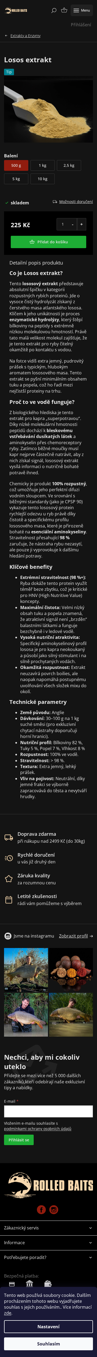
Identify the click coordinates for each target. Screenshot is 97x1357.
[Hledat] (53, 10)
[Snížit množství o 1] (73, 224)
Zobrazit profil (73, 936)
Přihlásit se (19, 1139)
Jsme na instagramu (34, 936)
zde (7, 1313)
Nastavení (48, 1327)
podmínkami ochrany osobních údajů (37, 1128)
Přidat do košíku (52, 241)
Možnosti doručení (76, 201)
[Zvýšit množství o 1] (81, 224)
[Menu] (82, 10)
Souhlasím (48, 1344)
